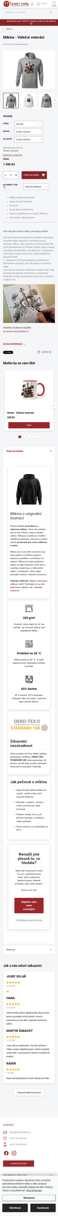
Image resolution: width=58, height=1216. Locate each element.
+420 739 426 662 (18, 1138)
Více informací (34, 1190)
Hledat (51, 12)
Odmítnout (15, 1207)
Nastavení (29, 1197)
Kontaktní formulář (19, 1163)
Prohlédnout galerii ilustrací (29, 920)
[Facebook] (6, 1152)
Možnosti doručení (12, 155)
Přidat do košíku (31, 175)
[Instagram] (13, 1152)
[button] (19, 437)
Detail (29, 425)
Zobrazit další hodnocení (29, 1092)
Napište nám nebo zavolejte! (29, 905)
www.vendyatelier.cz (17, 331)
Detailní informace (12, 344)
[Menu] (54, 4)
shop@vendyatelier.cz (19, 1132)
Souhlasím (43, 1207)
